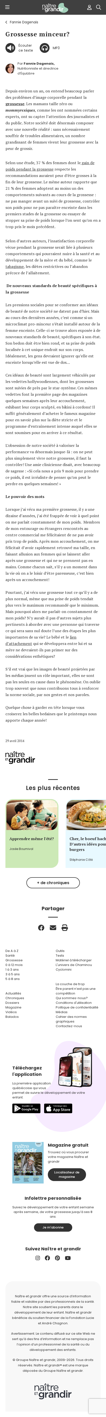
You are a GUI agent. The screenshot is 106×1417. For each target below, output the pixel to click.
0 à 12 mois (14, 965)
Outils (60, 951)
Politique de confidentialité (77, 1007)
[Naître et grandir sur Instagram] (37, 1258)
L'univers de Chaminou (74, 965)
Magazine (13, 1007)
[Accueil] (53, 8)
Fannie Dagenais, (39, 63)
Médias (62, 1012)
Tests (60, 955)
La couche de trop (70, 984)
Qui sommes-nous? (72, 998)
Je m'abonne (53, 1227)
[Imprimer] (65, 927)
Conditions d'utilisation (74, 1002)
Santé (10, 955)
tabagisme (14, 266)
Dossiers (12, 1002)
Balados (12, 1016)
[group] (31, 833)
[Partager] (41, 927)
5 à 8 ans (12, 979)
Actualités (13, 993)
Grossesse (14, 960)
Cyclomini (63, 969)
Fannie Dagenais (24, 22)
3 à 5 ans (12, 974)
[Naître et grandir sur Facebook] (47, 1258)
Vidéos (11, 1012)
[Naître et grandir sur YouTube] (68, 1258)
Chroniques (14, 998)
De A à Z (11, 951)
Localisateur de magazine (66, 1174)
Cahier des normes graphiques (71, 1019)
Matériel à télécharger (74, 960)
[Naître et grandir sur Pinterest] (57, 1258)
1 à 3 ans (12, 969)
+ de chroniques (53, 883)
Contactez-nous (69, 1026)
